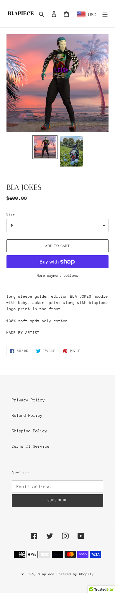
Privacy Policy (28, 400)
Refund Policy (27, 415)
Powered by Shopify (75, 574)
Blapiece (47, 574)
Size (10, 214)
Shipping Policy (29, 431)
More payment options (57, 276)
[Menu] (105, 13)
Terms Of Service (31, 446)
